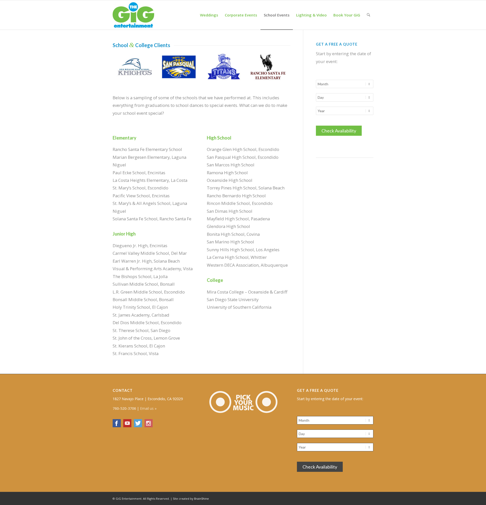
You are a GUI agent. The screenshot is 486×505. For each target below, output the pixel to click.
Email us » (148, 408)
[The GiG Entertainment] (133, 15)
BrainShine (201, 498)
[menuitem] (209, 15)
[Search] (368, 15)
